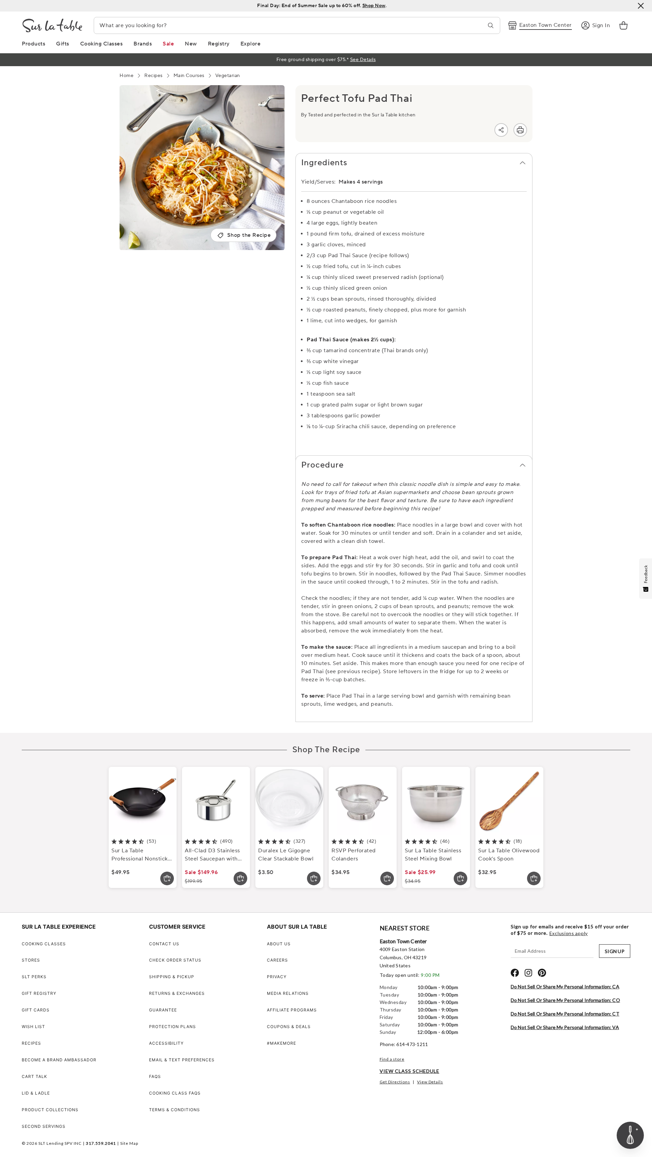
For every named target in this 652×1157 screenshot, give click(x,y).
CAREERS (277, 960)
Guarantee (163, 1009)
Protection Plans (172, 1026)
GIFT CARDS (36, 1009)
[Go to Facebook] (515, 973)
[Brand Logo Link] (52, 25)
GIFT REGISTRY (39, 993)
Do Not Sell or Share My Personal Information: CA (565, 986)
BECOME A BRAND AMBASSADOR (59, 1059)
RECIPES (31, 1043)
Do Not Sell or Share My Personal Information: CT (565, 1014)
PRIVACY (277, 976)
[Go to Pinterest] (542, 973)
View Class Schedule (409, 1071)
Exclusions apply (568, 933)
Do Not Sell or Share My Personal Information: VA (565, 1027)
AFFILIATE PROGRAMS (292, 1009)
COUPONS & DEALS (289, 1026)
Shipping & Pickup (171, 976)
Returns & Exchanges (177, 993)
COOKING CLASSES (44, 943)
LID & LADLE (36, 1093)
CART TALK (34, 1076)
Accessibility (166, 1043)
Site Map (129, 1143)
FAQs (155, 1076)
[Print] (520, 130)
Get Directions (395, 1081)
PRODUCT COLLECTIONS (50, 1109)
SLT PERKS (34, 976)
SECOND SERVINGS (44, 1126)
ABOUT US (279, 943)
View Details (430, 1081)
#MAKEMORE (281, 1043)
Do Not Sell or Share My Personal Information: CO (565, 1000)
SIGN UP (614, 951)
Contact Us (164, 943)
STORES (31, 960)
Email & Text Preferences (182, 1059)
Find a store (392, 1059)
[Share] (501, 130)
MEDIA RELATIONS (288, 993)
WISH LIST (33, 1026)
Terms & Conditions (174, 1109)
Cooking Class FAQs (175, 1093)
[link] (623, 25)
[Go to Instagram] (528, 973)
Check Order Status (175, 960)
